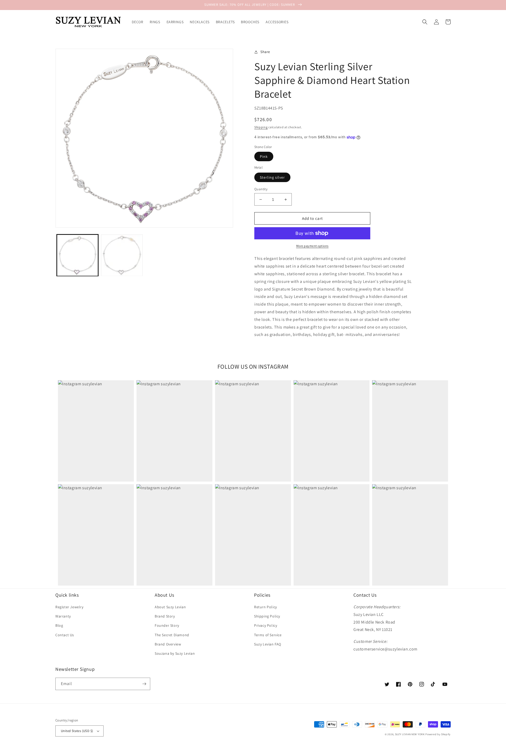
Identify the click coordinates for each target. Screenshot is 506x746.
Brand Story (165, 616)
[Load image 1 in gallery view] (77, 255)
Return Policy (265, 607)
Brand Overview (168, 644)
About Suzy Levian (170, 607)
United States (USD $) (77, 731)
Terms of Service (268, 635)
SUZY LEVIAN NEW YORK (410, 734)
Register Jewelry (69, 607)
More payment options (312, 246)
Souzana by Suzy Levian (175, 653)
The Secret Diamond (172, 635)
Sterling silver (272, 177)
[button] (425, 22)
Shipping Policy (267, 616)
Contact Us (64, 635)
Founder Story (167, 625)
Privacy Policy (265, 625)
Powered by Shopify (438, 734)
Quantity (260, 189)
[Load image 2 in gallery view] (122, 255)
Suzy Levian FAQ (267, 644)
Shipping (261, 127)
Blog (59, 625)
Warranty (63, 616)
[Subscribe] (144, 684)
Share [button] (265, 51)
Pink (264, 156)
